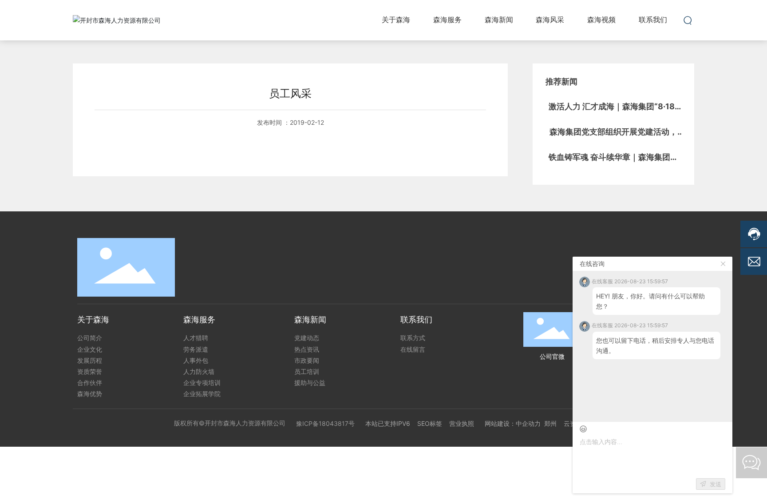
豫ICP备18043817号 (325, 423)
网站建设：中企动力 (513, 423)
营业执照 (461, 423)
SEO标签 (429, 423)
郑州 (550, 423)
